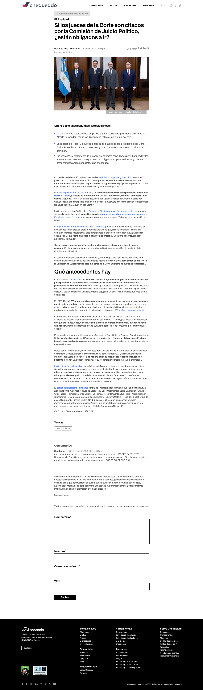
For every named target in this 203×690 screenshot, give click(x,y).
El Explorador (121, 641)
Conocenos (96, 5)
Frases (83, 638)
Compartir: (132, 49)
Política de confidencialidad (162, 684)
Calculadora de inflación (126, 635)
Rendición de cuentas (169, 653)
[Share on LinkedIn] (144, 48)
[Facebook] (23, 684)
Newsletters (85, 655)
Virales (83, 635)
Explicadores (85, 641)
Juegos (119, 658)
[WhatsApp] (51, 684)
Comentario (62, 517)
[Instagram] (33, 684)
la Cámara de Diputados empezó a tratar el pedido (110, 211)
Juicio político (63, 428)
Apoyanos (148, 5)
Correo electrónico (67, 566)
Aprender (130, 5)
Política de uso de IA (168, 644)
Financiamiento (166, 650)
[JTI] (40, 670)
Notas (113, 5)
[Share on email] (148, 48)
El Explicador (63, 19)
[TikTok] (42, 684)
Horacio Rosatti (62, 195)
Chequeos (84, 632)
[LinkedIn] (37, 684)
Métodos (164, 638)
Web (57, 581)
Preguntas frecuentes (169, 656)
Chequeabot (121, 644)
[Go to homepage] (44, 5)
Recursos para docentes (126, 661)
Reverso (83, 673)
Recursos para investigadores (128, 667)
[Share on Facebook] (138, 48)
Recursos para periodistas (127, 664)
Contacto (28, 648)
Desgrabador (121, 632)
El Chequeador (122, 653)
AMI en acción (122, 655)
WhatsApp (84, 653)
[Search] (162, 5)
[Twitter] (46, 684)
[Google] (28, 684)
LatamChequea (86, 670)
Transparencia (166, 635)
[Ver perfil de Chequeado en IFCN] (25, 670)
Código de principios (169, 641)
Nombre (60, 551)
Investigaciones (86, 644)
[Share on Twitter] (141, 48)
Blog (82, 661)
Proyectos (164, 647)
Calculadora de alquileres (127, 638)
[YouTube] (54, 684)
